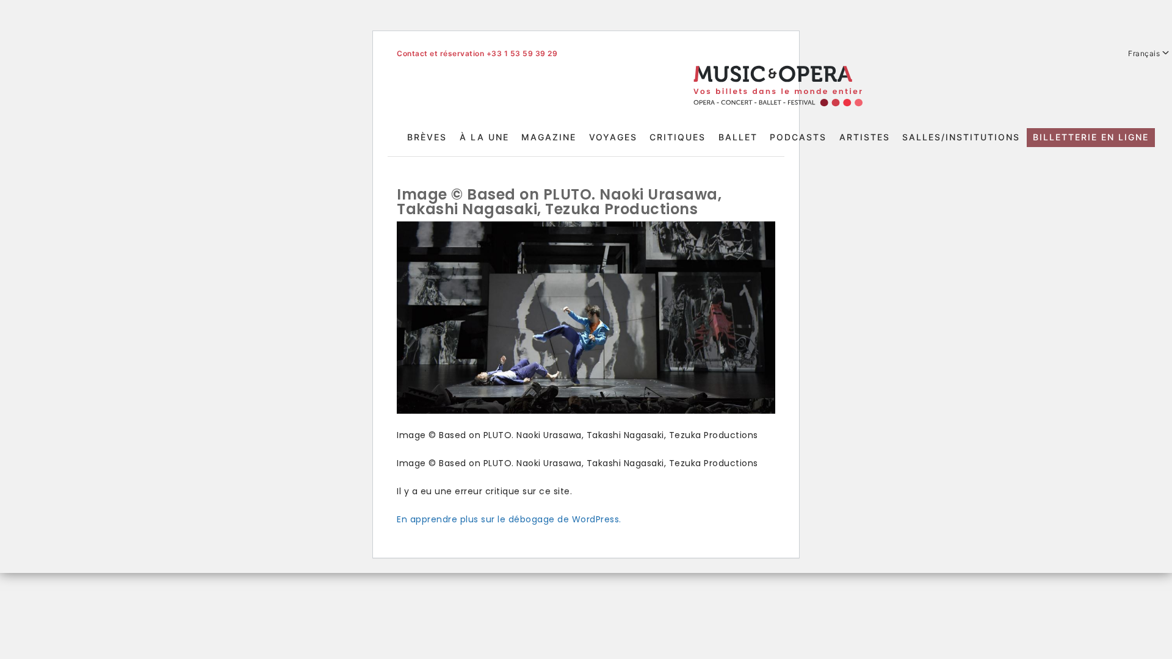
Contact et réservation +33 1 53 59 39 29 (477, 53)
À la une (484, 137)
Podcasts (798, 137)
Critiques (677, 137)
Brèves (427, 137)
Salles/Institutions (961, 137)
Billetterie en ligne (1091, 137)
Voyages (613, 137)
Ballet (738, 137)
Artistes (864, 137)
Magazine (548, 137)
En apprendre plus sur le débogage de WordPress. (509, 519)
